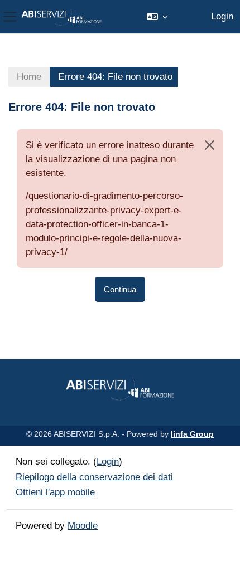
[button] (157, 16)
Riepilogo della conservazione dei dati (94, 477)
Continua (120, 289)
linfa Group (192, 433)
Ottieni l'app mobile (55, 492)
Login (222, 16)
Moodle (83, 525)
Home (29, 76)
